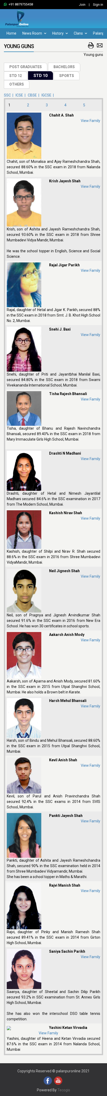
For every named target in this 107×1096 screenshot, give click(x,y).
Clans (79, 33)
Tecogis (63, 1090)
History (58, 33)
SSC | (9, 95)
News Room (32, 33)
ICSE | (21, 95)
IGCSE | (48, 95)
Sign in (98, 5)
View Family (90, 121)
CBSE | (34, 95)
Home (11, 33)
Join (82, 5)
